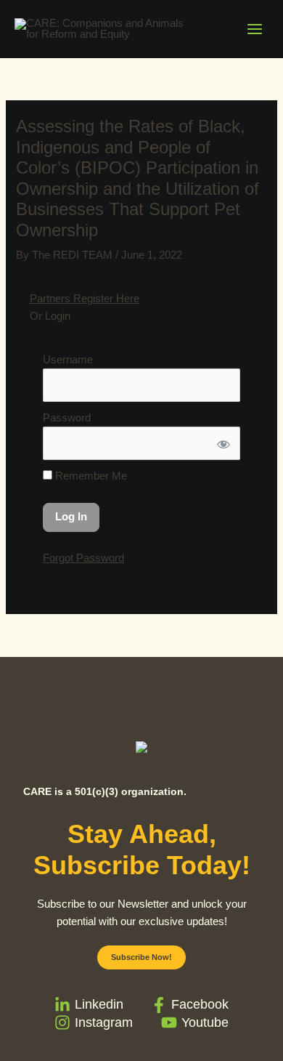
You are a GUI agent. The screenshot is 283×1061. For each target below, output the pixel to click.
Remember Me (89, 476)
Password (67, 418)
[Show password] (222, 443)
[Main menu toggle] (254, 29)
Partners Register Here (84, 298)
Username (68, 360)
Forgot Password (83, 558)
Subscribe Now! (141, 957)
